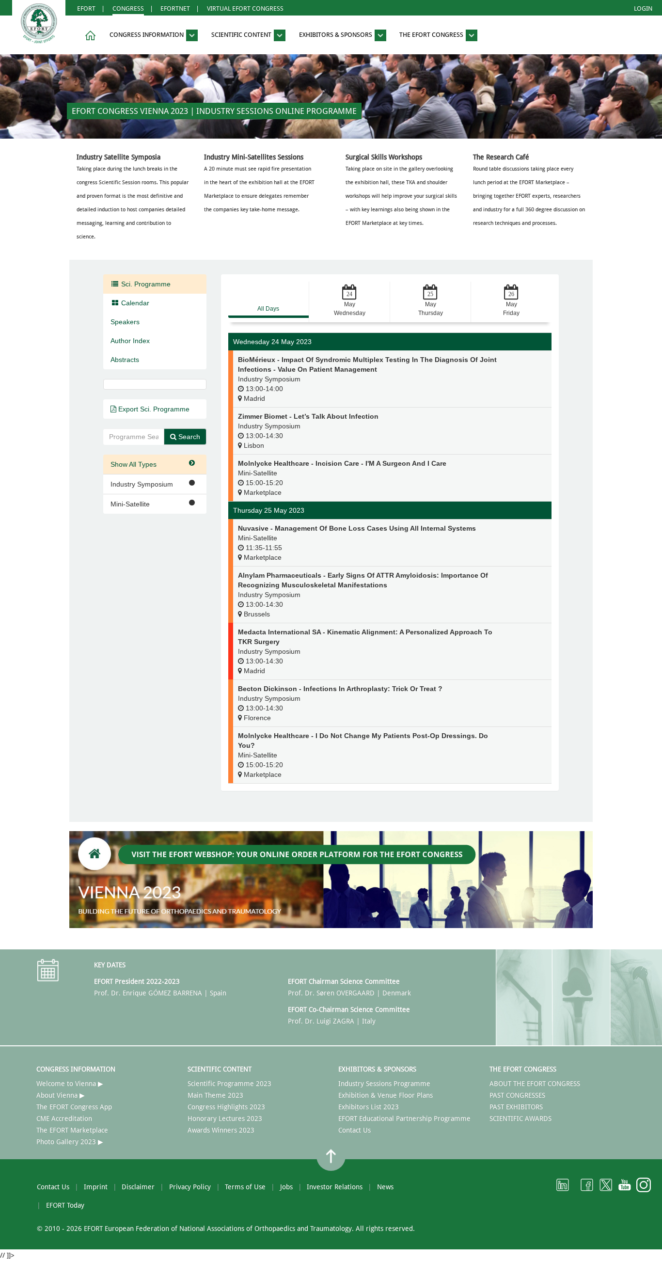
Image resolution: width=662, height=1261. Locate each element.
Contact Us (354, 1130)
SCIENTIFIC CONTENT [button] (242, 35)
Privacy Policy (190, 1187)
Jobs (286, 1187)
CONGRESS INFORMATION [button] (147, 35)
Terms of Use (245, 1187)
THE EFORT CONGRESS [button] (432, 35)
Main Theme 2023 (215, 1095)
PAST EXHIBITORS (516, 1107)
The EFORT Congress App (74, 1107)
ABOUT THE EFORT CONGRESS (534, 1084)
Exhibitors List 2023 (368, 1107)
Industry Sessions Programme (384, 1084)
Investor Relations (335, 1187)
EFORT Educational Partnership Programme (404, 1118)
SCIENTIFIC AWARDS (520, 1118)
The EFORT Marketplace (72, 1130)
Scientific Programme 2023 (229, 1084)
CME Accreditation (64, 1118)
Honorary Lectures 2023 (225, 1118)
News (385, 1187)
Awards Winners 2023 (221, 1130)
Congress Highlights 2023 (226, 1107)
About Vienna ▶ (60, 1095)
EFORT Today (65, 1205)
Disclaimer (138, 1187)
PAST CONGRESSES (517, 1095)
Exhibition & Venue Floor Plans (385, 1095)
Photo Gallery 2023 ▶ (69, 1142)
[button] (89, 35)
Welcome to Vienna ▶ (69, 1084)
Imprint (96, 1187)
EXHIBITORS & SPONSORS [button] (336, 35)
